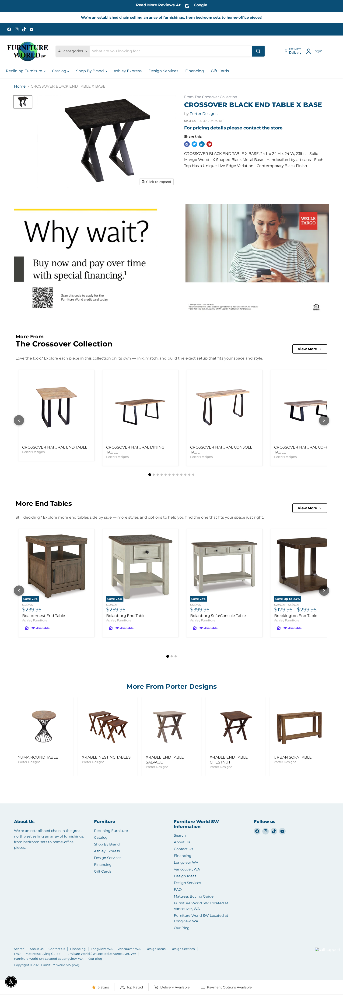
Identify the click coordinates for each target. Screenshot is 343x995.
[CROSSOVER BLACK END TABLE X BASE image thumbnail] (23, 102)
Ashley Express (128, 71)
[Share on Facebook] (187, 144)
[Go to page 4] (162, 475)
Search (180, 835)
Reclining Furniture (24, 71)
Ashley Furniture (34, 620)
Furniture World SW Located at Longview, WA (48, 958)
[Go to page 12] (193, 475)
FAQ (178, 889)
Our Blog (181, 928)
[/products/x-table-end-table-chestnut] (235, 726)
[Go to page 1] (149, 474)
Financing (194, 71)
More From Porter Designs (171, 686)
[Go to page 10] (185, 475)
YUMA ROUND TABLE (38, 757)
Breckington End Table (295, 615)
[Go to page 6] (169, 475)
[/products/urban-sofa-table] (299, 726)
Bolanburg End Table (126, 615)
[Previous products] (19, 420)
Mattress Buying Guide (194, 896)
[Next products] (324, 420)
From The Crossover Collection (210, 97)
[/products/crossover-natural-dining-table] (140, 408)
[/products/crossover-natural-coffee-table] (308, 408)
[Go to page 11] (189, 475)
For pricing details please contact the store (233, 128)
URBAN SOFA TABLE (293, 757)
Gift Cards (220, 71)
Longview (303, 955)
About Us (182, 842)
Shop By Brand (90, 71)
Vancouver (322, 941)
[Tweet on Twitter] (194, 144)
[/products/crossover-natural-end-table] (56, 408)
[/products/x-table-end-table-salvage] (171, 726)
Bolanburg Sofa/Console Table (218, 615)
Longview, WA (186, 862)
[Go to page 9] (181, 475)
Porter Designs (203, 113)
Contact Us (183, 849)
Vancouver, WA (187, 869)
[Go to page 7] (173, 475)
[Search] (258, 51)
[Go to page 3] (158, 475)
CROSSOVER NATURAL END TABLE (55, 447)
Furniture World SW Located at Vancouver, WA (101, 954)
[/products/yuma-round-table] (43, 726)
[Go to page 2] (154, 475)
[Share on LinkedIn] (202, 144)
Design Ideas (185, 876)
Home (20, 86)
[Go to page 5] (165, 475)
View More (307, 349)
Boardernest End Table (43, 615)
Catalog (59, 71)
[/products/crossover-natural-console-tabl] (224, 408)
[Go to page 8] (177, 475)
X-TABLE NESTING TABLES (106, 757)
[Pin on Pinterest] (209, 144)
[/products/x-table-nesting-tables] (107, 726)
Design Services (163, 71)
